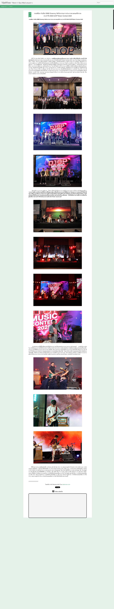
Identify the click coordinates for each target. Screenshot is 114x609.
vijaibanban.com (66, 484)
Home (10, 6)
